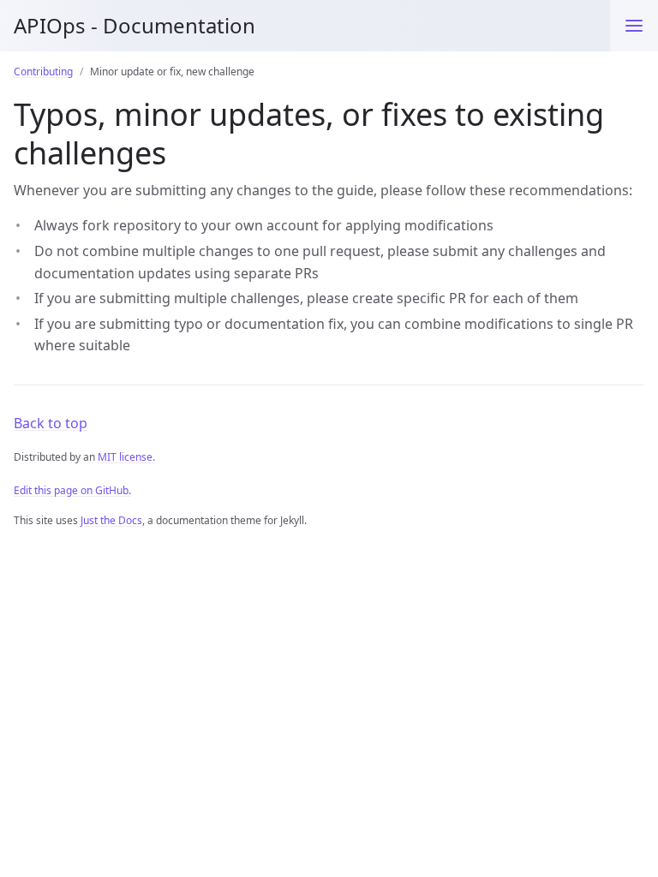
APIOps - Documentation (134, 25)
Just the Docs (111, 520)
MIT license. (126, 457)
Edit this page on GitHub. (72, 490)
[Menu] (634, 25)
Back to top (50, 423)
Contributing (43, 71)
